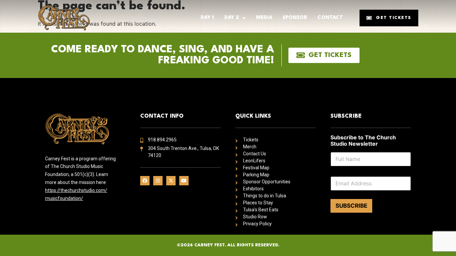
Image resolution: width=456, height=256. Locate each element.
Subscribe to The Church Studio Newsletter (363, 140)
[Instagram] (158, 180)
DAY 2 (231, 17)
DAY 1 (207, 17)
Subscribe (351, 205)
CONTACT (330, 17)
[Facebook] (145, 180)
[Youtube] (184, 180)
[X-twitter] (171, 180)
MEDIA (264, 17)
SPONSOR (295, 17)
